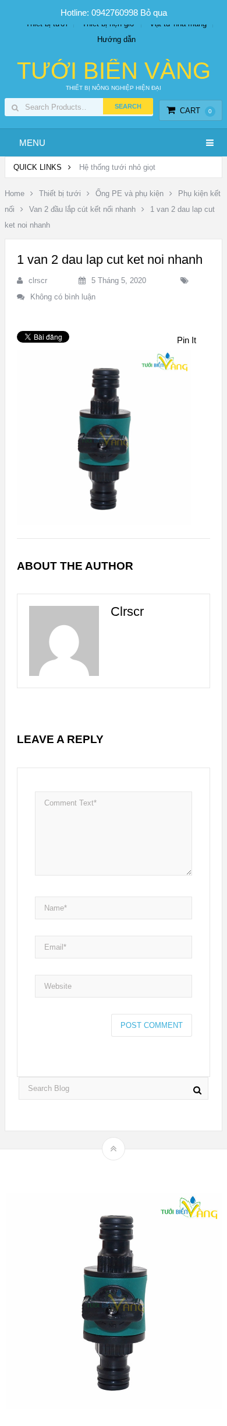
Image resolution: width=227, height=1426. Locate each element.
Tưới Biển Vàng (114, 70)
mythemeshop (131, 1168)
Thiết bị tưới (60, 193)
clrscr (38, 280)
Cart (196, 110)
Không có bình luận (62, 296)
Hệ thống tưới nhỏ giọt (117, 167)
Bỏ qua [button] (153, 13)
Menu (32, 143)
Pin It (186, 340)
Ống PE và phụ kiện (129, 193)
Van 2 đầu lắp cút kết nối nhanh (82, 209)
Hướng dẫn (116, 39)
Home (14, 193)
